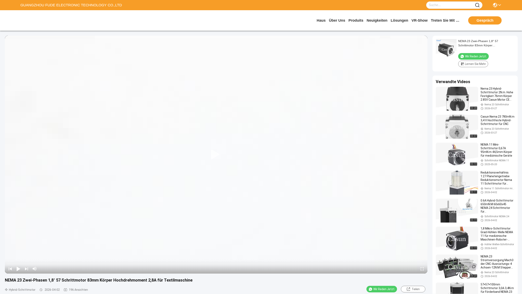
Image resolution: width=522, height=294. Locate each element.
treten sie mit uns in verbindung (446, 20)
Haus (321, 20)
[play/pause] (18, 269)
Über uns (337, 20)
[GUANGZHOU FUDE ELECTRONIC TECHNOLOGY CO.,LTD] (42, 20)
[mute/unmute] (35, 269)
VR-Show (419, 20)
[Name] (477, 5)
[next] (26, 269)
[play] (216, 154)
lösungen (399, 20)
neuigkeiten (377, 20)
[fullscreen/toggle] (422, 269)
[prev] (10, 269)
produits (355, 20)
